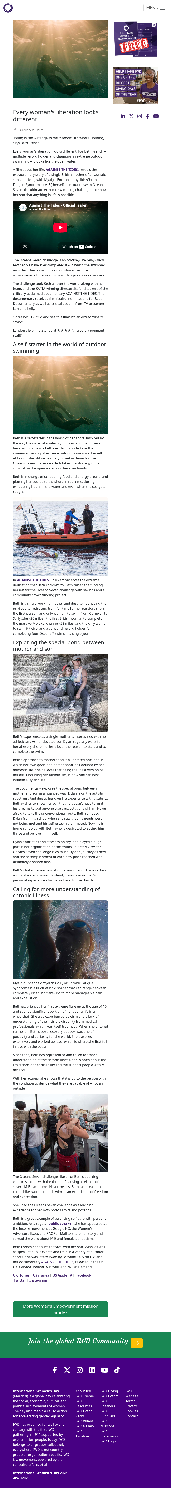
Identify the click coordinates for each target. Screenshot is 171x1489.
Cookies (132, 1411)
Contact (132, 1416)
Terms (130, 1401)
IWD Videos (84, 1421)
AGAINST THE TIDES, (62, 169)
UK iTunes (21, 1275)
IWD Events (109, 1396)
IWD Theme (84, 1396)
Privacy (131, 1406)
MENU (153, 7)
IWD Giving (109, 1391)
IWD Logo (108, 1441)
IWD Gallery (84, 1426)
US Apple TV (62, 1275)
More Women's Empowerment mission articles (60, 1309)
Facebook (83, 1275)
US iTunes (41, 1275)
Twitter (20, 1280)
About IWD (84, 1391)
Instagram (38, 1280)
